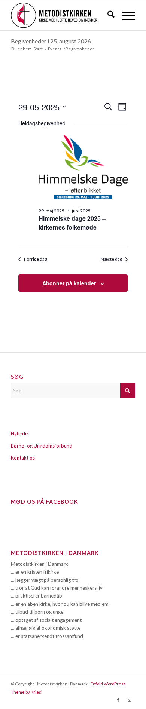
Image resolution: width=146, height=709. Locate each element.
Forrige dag (35, 259)
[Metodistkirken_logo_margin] (60, 15)
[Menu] (125, 15)
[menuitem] (107, 15)
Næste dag (111, 259)
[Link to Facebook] (118, 699)
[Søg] (107, 15)
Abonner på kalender (69, 283)
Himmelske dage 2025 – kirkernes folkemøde (72, 222)
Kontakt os (23, 458)
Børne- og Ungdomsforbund (41, 446)
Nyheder (20, 433)
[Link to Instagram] (129, 699)
